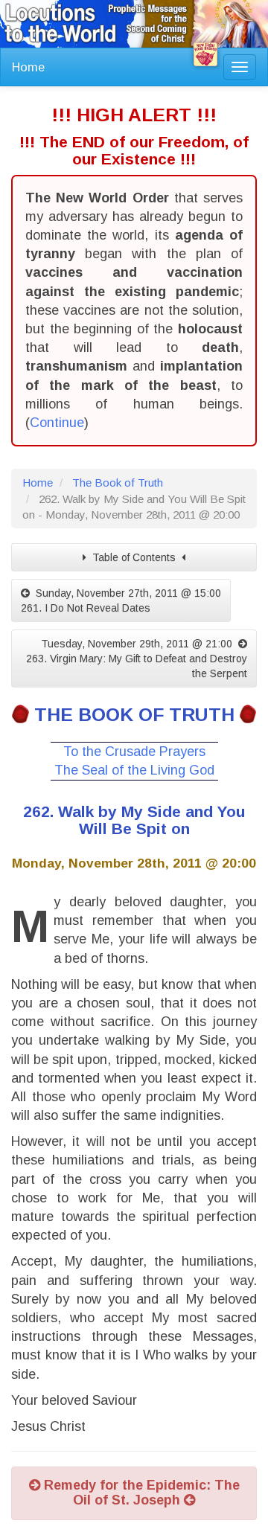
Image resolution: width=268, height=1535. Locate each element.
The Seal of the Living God (134, 770)
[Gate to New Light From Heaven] (205, 54)
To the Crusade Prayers (134, 751)
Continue (57, 422)
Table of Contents (134, 557)
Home (28, 67)
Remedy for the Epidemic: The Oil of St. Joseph (140, 1492)
